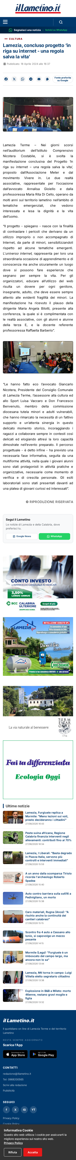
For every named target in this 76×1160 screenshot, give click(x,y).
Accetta (33, 1152)
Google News (23, 536)
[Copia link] (47, 79)
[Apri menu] (5, 22)
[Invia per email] (39, 79)
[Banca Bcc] (38, 584)
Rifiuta (12, 1152)
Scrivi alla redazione (15, 1085)
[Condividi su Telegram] (31, 79)
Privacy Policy (11, 1118)
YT (33, 1109)
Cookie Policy (11, 1123)
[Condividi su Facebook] (6, 79)
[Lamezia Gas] (38, 646)
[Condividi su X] (14, 79)
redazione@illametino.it (17, 1073)
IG (24, 1109)
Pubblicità (8, 1090)
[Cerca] (60, 22)
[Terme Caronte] (38, 708)
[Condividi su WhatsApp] (22, 79)
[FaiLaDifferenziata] (38, 769)
